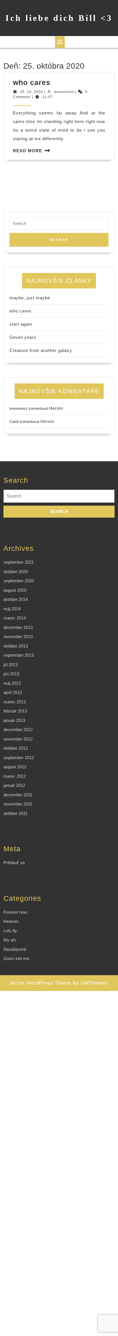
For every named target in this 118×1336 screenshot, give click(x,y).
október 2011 (15, 813)
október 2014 (15, 599)
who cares (31, 82)
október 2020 (15, 571)
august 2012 (14, 766)
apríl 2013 (12, 692)
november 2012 (18, 739)
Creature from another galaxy (40, 350)
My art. (10, 939)
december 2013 (18, 627)
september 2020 (18, 580)
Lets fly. (10, 930)
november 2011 (17, 803)
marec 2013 (14, 701)
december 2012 (18, 729)
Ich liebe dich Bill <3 (59, 18)
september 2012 (18, 757)
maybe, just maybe (29, 297)
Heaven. (11, 921)
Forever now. (15, 912)
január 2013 (14, 720)
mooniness (64, 92)
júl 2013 (10, 664)
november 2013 (18, 636)
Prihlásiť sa (14, 862)
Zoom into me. (16, 958)
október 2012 (15, 748)
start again (20, 324)
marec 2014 (14, 617)
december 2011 (17, 794)
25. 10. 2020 (31, 92)
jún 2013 (11, 673)
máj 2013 (12, 683)
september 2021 (18, 562)
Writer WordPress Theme (40, 983)
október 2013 (15, 646)
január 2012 (14, 785)
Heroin (56, 408)
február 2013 (15, 710)
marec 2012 (14, 776)
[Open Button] (60, 42)
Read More (27, 150)
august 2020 (14, 590)
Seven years (22, 337)
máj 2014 (12, 608)
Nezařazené (14, 949)
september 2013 (18, 655)
